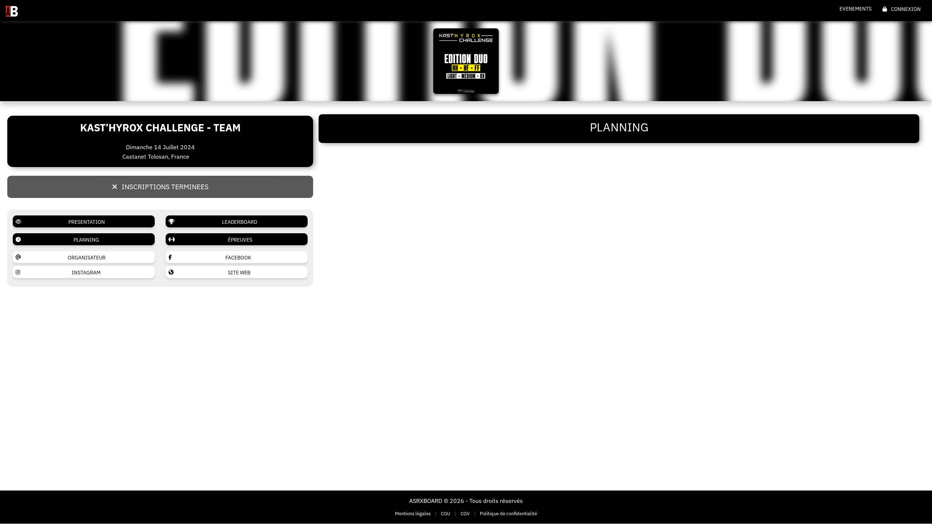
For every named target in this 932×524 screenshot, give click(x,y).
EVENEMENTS (856, 8)
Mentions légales (413, 514)
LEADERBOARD (239, 222)
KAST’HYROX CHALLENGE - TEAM (160, 127)
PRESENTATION (86, 222)
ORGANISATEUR (87, 257)
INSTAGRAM (86, 272)
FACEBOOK (238, 257)
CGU (445, 514)
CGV (465, 514)
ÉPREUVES (240, 240)
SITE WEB (239, 272)
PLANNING (86, 240)
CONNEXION (905, 9)
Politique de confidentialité (508, 514)
